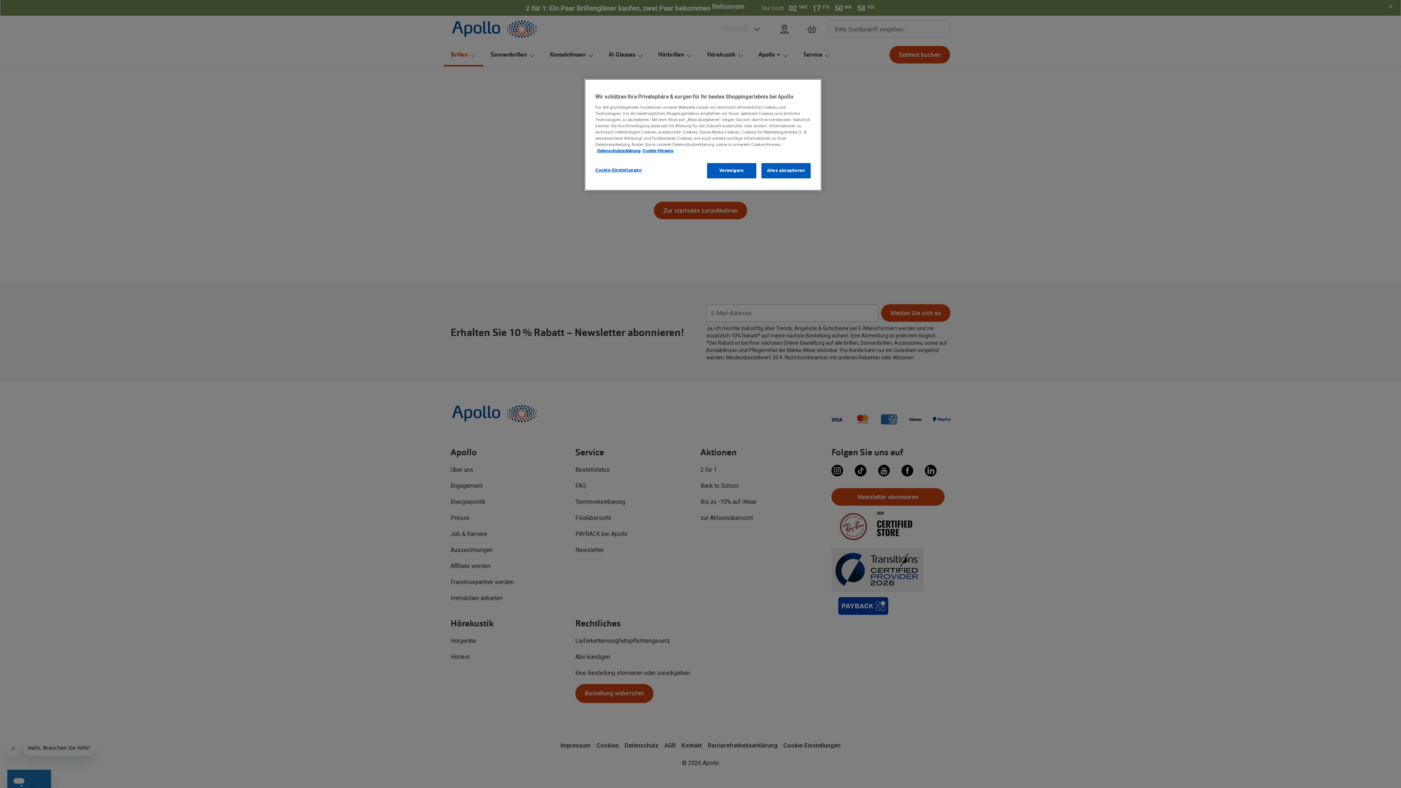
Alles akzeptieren (786, 170)
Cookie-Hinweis (658, 150)
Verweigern (731, 170)
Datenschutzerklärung (619, 150)
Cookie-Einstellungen (618, 170)
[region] (703, 135)
